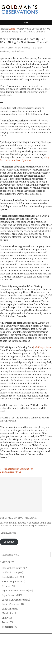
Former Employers (11, 581)
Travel (5, 622)
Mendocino (7, 613)
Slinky (5, 618)
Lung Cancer (8, 608)
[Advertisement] (21, 494)
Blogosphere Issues (12, 568)
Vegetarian (7, 627)
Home (12, 28)
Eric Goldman (24, 47)
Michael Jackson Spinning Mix (18, 469)
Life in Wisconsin (10, 604)
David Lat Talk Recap (10, 471)
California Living (10, 572)
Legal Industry (17, 51)
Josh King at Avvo (42, 347)
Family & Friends (10, 577)
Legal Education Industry (15, 590)
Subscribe (9, 541)
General (6, 586)
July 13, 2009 (6, 47)
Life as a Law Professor (13, 599)
